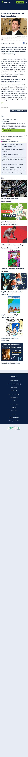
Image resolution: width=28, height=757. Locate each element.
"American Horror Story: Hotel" (10, 61)
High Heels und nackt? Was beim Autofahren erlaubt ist (11, 168)
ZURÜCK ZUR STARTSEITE (19, 111)
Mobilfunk (20, 2)
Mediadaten (14, 411)
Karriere (14, 414)
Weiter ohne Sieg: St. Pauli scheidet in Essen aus (13, 160)
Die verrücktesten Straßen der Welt (12, 164)
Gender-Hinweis (14, 404)
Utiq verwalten (14, 397)
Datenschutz (14, 390)
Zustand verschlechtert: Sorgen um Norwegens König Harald (12, 145)
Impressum (14, 387)
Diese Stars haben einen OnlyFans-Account (12, 155)
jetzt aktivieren (7, 130)
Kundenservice (14, 380)
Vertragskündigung (14, 417)
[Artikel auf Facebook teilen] (24, 43)
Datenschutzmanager (14, 394)
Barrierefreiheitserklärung (14, 384)
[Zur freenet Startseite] (5, 1)
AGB (14, 400)
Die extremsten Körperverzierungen (12, 173)
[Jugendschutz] (14, 428)
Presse (14, 407)
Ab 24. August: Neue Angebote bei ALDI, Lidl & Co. (13, 150)
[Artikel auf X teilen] (26, 43)
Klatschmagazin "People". (9, 76)
